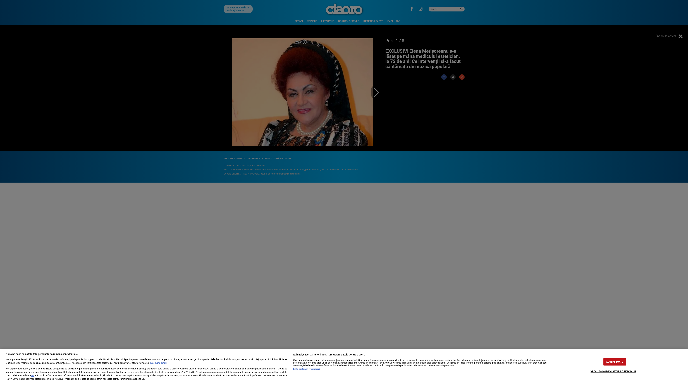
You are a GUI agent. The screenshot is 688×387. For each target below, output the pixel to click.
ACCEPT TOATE (614, 361)
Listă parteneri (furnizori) (306, 369)
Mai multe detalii (158, 363)
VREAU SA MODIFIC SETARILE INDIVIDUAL (613, 371)
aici (32, 375)
